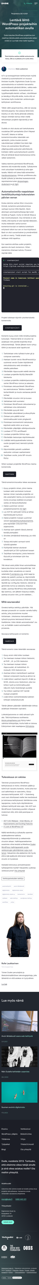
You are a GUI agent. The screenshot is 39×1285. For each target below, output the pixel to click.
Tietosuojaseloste (20, 1272)
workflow (5, 902)
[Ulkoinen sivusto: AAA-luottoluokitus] (13, 1259)
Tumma (10, 1278)
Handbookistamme (9, 175)
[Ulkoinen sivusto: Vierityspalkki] (8, 1239)
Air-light (23, 509)
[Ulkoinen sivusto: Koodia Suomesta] (27, 1240)
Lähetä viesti (8, 1222)
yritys (12, 902)
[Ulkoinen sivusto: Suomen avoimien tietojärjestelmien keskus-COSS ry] (28, 1250)
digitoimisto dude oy (8, 894)
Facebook (8, 1270)
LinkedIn (32, 1270)
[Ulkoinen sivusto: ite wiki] (19, 1238)
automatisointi (6, 886)
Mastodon (16, 1270)
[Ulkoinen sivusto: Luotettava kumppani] (4, 1258)
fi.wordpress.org (16, 574)
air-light (15, 184)
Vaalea (4, 1278)
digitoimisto (6, 890)
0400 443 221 (21, 1199)
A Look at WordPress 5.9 (13, 827)
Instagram (4, 1272)
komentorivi (21, 894)
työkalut (4, 898)
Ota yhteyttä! (19, 871)
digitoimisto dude (17, 890)
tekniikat (30, 894)
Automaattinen (17, 1278)
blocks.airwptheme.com (11, 720)
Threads (26, 1270)
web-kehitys (14, 898)
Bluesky (21, 1270)
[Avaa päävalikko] (36, 3)
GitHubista (30, 726)
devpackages (22, 181)
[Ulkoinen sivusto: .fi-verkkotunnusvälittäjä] (4, 1251)
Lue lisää (4, 984)
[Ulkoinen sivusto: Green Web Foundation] (15, 1250)
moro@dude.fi (7, 1199)
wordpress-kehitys (26, 898)
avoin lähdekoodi (19, 886)
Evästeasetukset (32, 1272)
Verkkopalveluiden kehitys (13, 879)
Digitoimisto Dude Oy (8, 1268)
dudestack (6, 184)
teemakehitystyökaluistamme (21, 521)
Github (11, 1272)
